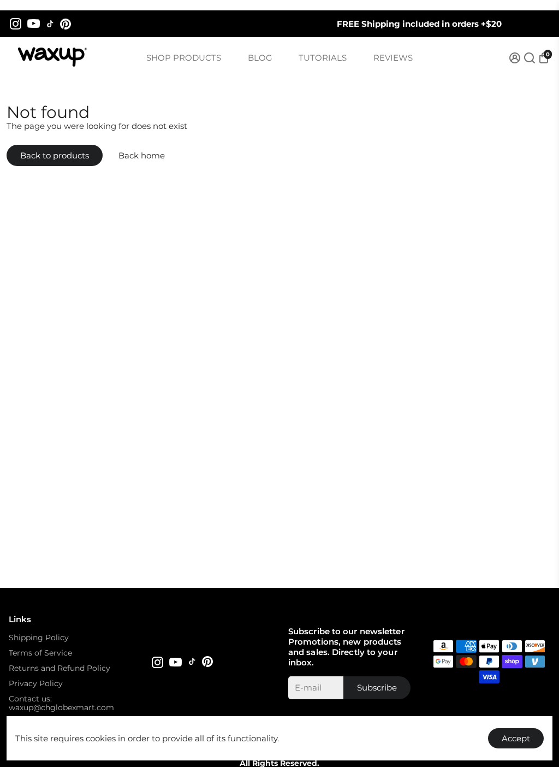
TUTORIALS (323, 57)
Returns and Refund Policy (59, 668)
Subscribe (377, 687)
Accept (516, 738)
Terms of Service (40, 652)
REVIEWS (393, 57)
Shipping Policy (39, 637)
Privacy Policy (36, 683)
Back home (141, 155)
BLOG (260, 57)
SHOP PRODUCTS (183, 57)
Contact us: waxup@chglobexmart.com (61, 703)
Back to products (54, 155)
